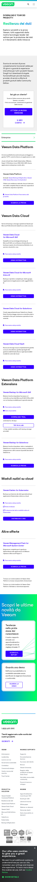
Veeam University (25, 767)
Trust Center (6, 776)
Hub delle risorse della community (27, 778)
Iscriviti (6, 741)
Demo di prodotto (10, 411)
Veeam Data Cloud (11, 236)
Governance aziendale (9, 763)
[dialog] (18, 864)
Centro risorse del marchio (7, 772)
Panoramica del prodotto (13, 254)
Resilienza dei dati (7, 801)
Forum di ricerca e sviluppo (26, 783)
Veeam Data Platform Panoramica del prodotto (16, 196)
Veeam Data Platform (8, 803)
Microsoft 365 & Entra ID (8, 813)
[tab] (18, 138)
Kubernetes (5, 820)
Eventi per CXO (25, 799)
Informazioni (5, 754)
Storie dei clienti (25, 810)
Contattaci (5, 765)
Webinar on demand (26, 807)
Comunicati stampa (8, 768)
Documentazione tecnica (25, 758)
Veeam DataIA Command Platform (8, 797)
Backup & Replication (8, 823)
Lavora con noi (6, 760)
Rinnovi (22, 765)
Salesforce (5, 817)
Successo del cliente (27, 762)
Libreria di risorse (25, 801)
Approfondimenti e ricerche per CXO (26, 795)
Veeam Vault (6, 809)
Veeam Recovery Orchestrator (16, 180)
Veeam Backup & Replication (18, 178)
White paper (24, 804)
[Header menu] (33, 4)
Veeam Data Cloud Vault (13, 343)
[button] (18, 877)
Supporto (23, 754)
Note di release (10, 507)
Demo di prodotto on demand (26, 814)
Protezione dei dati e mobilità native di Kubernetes (16, 511)
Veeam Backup (17, 392)
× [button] (34, 848)
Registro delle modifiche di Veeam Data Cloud (26, 772)
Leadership (5, 757)
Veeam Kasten (15, 490)
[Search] (28, 4)
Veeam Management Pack (15, 544)
